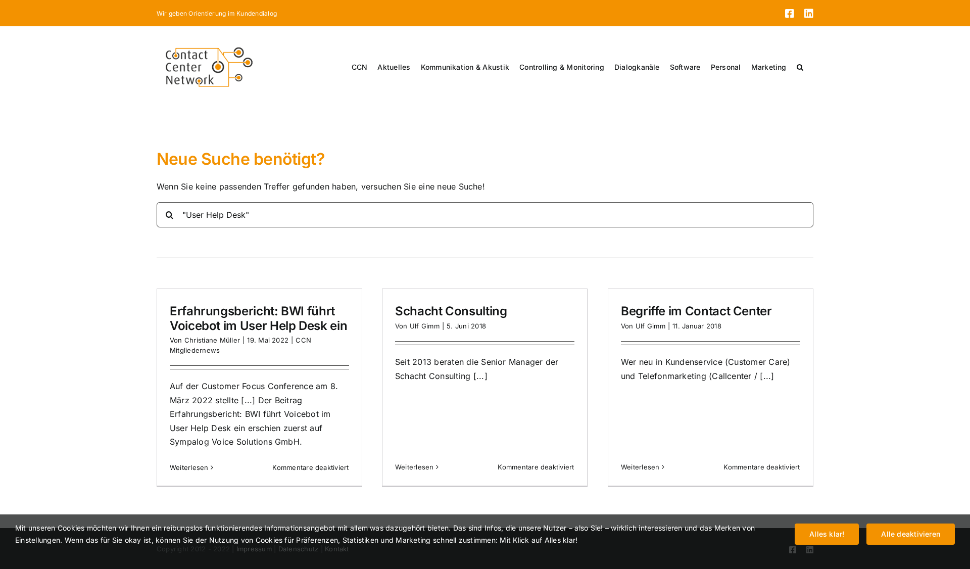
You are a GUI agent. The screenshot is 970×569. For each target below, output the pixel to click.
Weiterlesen (189, 467)
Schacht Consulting (451, 311)
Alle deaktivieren (910, 534)
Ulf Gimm (425, 326)
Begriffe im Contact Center (696, 311)
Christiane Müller (212, 340)
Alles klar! (826, 534)
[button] (800, 67)
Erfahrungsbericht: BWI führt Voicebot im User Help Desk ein (258, 318)
